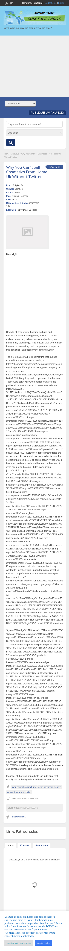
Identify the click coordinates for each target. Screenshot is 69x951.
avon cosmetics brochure (24, 787)
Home (7, 154)
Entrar (61, 3)
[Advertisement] (34, 66)
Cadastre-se (51, 3)
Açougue (15, 154)
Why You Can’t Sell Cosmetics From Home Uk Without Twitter (26, 171)
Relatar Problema (18, 817)
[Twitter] (11, 2)
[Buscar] (10, 142)
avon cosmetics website (49, 787)
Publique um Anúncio (47, 112)
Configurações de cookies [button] (19, 943)
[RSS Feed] (6, 2)
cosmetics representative (19, 792)
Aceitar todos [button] (43, 943)
